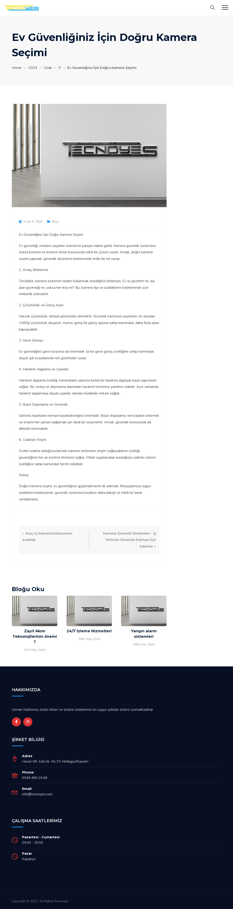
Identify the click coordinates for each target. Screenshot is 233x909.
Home (17, 67)
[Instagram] (27, 721)
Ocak (48, 67)
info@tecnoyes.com (37, 794)
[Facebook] (16, 721)
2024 (32, 67)
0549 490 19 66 (34, 778)
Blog (55, 221)
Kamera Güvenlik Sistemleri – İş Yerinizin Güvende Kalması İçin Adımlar (129, 540)
